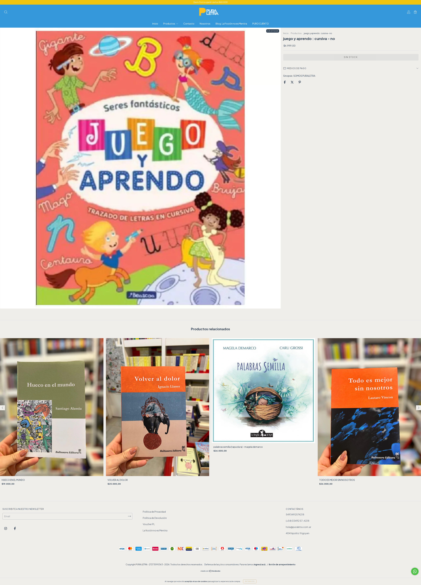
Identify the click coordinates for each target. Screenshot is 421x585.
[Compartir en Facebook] (285, 81)
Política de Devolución (155, 517)
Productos (169, 23)
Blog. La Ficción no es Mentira (231, 23)
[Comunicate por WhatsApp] (415, 571)
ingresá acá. (260, 564)
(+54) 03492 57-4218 (297, 520)
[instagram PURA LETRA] (5, 528)
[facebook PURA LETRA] (15, 528)
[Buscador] (5, 12)
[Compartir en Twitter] (292, 81)
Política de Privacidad (154, 511)
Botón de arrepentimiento (282, 564)
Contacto (188, 23)
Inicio (155, 23)
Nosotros (205, 23)
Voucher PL (149, 524)
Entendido (250, 581)
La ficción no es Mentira (155, 530)
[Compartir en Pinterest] (299, 81)
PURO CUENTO (260, 23)
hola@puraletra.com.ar (298, 526)
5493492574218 (295, 514)
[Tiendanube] (210, 571)
